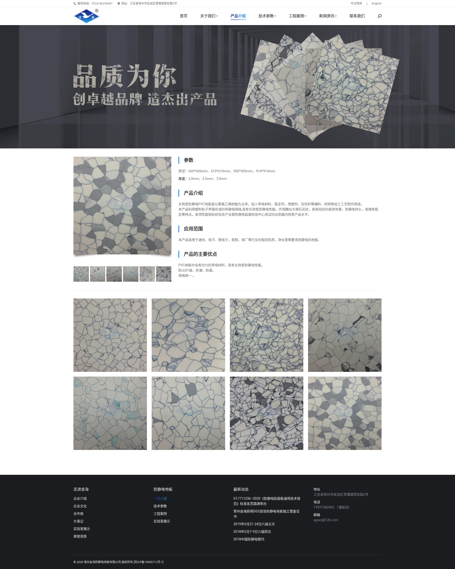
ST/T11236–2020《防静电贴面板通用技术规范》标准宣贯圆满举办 (266, 501)
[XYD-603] (164, 274)
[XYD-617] (81, 274)
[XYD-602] (345, 413)
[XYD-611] (147, 274)
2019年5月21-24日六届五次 (254, 524)
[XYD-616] (114, 274)
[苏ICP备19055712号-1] (149, 562)
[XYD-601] (110, 335)
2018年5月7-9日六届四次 (252, 531)
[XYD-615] (130, 274)
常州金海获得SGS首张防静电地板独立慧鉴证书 (266, 513)
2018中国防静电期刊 (248, 539)
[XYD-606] (97, 274)
